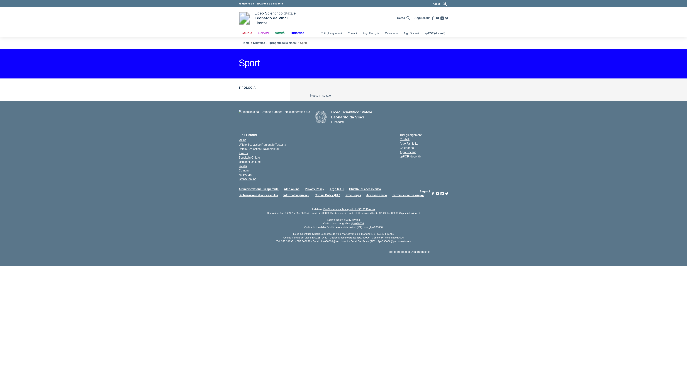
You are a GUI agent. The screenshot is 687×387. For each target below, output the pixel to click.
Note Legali (353, 195)
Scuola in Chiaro (249, 157)
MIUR (242, 140)
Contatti (352, 33)
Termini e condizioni (406, 195)
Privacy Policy (314, 189)
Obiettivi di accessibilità (365, 189)
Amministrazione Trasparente (259, 189)
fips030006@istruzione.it (332, 213)
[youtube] (437, 18)
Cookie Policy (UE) (327, 195)
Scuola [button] (247, 33)
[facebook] (432, 18)
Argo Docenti (411, 33)
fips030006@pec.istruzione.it (403, 213)
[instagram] (442, 18)
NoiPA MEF (246, 174)
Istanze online (247, 179)
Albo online (291, 189)
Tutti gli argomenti (331, 33)
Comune (244, 170)
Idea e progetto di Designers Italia (409, 251)
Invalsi (243, 166)
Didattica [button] (297, 33)
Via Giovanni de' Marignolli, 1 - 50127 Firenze (349, 209)
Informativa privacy (296, 195)
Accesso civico (376, 195)
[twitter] (446, 18)
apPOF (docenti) (435, 33)
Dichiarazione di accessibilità (258, 195)
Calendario (391, 33)
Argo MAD (337, 189)
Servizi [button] (263, 33)
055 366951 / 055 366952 (294, 213)
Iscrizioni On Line (250, 161)
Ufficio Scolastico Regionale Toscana (262, 144)
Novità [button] (280, 33)
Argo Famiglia (371, 33)
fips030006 (357, 223)
